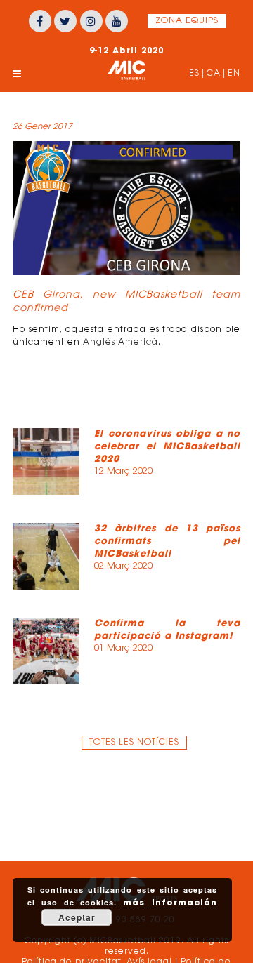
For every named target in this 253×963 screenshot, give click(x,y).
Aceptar (77, 917)
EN (234, 73)
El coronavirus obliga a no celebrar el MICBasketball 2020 (167, 446)
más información (170, 902)
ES (194, 73)
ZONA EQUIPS (187, 21)
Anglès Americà (120, 342)
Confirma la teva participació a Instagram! (167, 629)
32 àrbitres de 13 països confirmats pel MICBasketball (167, 540)
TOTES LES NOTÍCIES (134, 742)
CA (214, 73)
